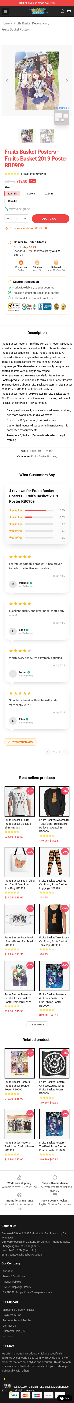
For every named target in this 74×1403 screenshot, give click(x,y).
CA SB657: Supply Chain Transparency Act (27, 1292)
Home (5, 23)
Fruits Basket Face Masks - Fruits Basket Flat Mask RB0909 (20, 941)
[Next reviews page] (66, 752)
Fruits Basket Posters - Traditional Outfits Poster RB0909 (19, 1146)
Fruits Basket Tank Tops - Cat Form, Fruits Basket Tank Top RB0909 (54, 941)
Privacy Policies (12, 1281)
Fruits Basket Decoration (30, 23)
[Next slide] (67, 81)
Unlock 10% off (7, 1386)
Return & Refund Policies (17, 1320)
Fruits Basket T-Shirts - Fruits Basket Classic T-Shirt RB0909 (18, 823)
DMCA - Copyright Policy (17, 1287)
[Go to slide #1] (27, 136)
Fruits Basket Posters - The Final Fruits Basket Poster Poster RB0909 (52, 1146)
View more (37, 1024)
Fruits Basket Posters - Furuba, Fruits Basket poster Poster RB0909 (18, 998)
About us (8, 1271)
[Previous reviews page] (47, 752)
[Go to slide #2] (47, 136)
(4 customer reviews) (33, 173)
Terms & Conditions (14, 1276)
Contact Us (9, 1325)
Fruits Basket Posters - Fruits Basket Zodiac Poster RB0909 (18, 1085)
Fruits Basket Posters (16, 29)
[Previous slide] (7, 81)
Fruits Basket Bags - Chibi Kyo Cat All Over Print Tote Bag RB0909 (20, 884)
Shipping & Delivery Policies (18, 1309)
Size (7, 187)
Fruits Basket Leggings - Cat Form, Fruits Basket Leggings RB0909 (53, 884)
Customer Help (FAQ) (15, 1330)
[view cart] (68, 11)
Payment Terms (12, 1315)
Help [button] (67, 1398)
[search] (62, 11)
